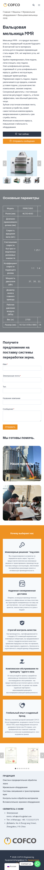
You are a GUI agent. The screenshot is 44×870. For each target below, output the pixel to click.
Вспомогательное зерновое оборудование (21, 802)
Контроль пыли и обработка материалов (20, 798)
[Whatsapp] (37, 864)
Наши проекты (22, 464)
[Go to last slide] (5, 163)
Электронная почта (12, 376)
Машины (16, 12)
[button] (7, 180)
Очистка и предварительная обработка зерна (20, 782)
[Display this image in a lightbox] (22, 163)
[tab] (15, 768)
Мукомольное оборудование (15, 787)
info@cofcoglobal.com (22, 816)
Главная (6, 12)
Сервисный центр (22, 503)
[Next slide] (39, 163)
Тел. (4, 387)
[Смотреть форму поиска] (33, 5)
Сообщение (8, 409)
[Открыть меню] (39, 5)
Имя (5, 364)
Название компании (11, 398)
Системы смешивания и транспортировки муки (21, 793)
